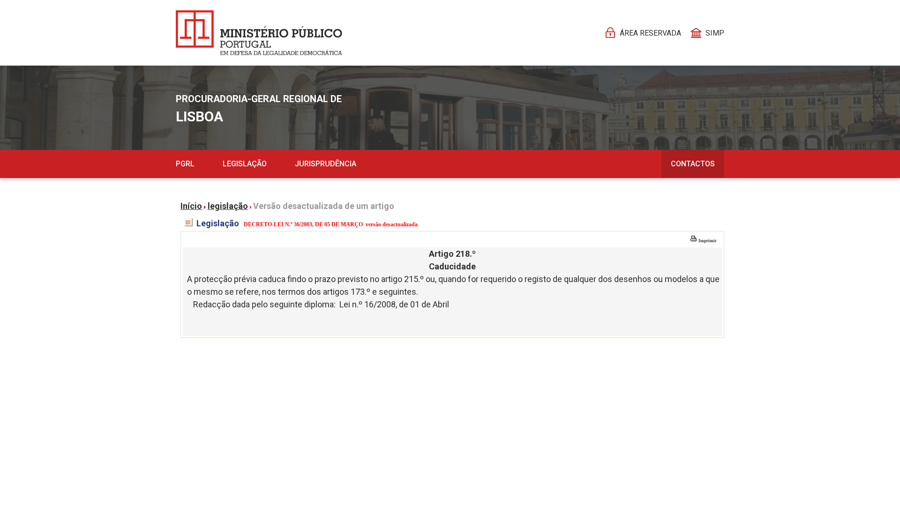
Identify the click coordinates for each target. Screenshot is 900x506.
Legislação (245, 163)
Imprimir (707, 240)
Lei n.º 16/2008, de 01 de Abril (394, 304)
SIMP (714, 33)
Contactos (693, 163)
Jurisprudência (325, 163)
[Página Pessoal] (259, 32)
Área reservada (650, 33)
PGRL (185, 163)
